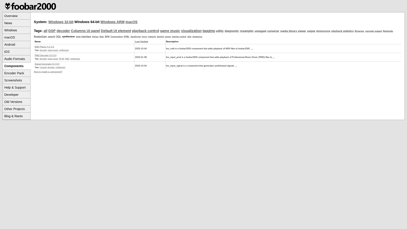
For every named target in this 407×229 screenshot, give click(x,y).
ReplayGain (40, 36)
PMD (67, 59)
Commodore (116, 36)
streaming (197, 36)
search (51, 36)
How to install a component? (48, 71)
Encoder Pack (14, 73)
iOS (7, 51)
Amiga (95, 36)
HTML (126, 36)
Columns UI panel (85, 31)
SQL (58, 36)
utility (220, 31)
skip (189, 36)
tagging (209, 31)
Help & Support (15, 87)
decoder (63, 31)
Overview (10, 16)
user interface (83, 36)
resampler (247, 31)
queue (168, 36)
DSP (52, 31)
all (45, 31)
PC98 (61, 59)
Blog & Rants (13, 116)
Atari (101, 36)
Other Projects (14, 109)
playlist (160, 36)
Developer (11, 94)
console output (373, 31)
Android (9, 44)
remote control (179, 36)
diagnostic (232, 31)
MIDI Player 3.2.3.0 (44, 46)
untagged (260, 31)
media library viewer (293, 31)
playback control (145, 31)
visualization (191, 31)
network (152, 36)
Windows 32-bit (60, 22)
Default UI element (116, 31)
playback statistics (342, 31)
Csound (43, 67)
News (8, 23)
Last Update (141, 41)
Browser (359, 31)
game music (170, 31)
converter (273, 31)
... (252, 48)
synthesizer (64, 50)
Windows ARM (112, 22)
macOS (9, 37)
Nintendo (388, 31)
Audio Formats (14, 59)
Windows (10, 30)
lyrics (144, 36)
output (311, 31)
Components (14, 66)
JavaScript (135, 36)
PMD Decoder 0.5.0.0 (45, 55)
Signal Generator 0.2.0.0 (47, 64)
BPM (107, 36)
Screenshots (13, 80)
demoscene (323, 31)
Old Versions (13, 102)
